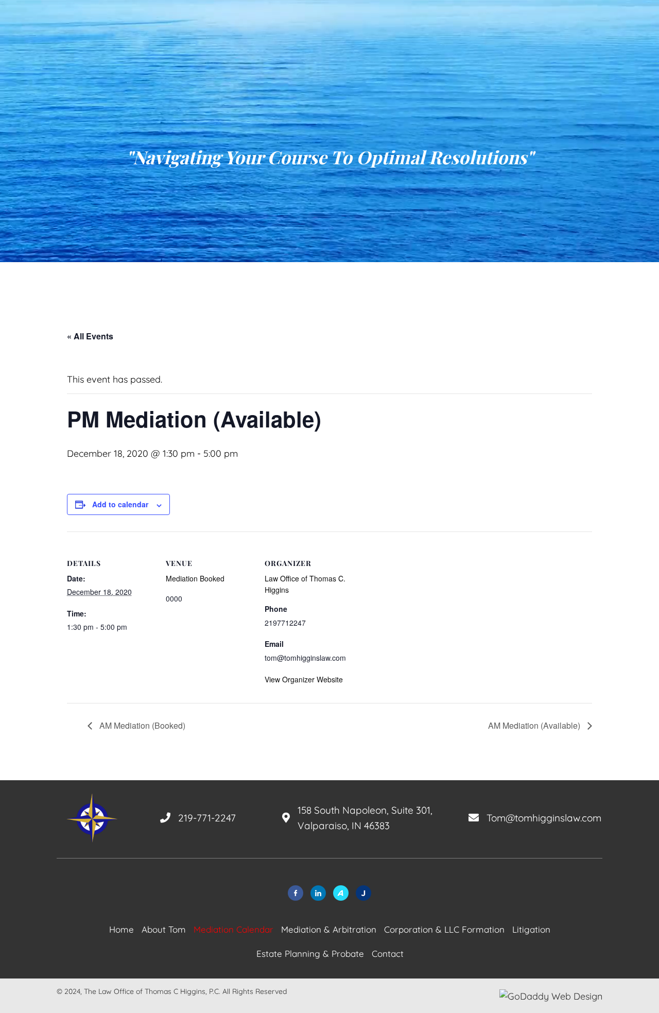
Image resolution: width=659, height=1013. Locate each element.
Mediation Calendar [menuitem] (233, 929)
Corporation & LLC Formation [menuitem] (444, 929)
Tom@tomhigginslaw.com (544, 818)
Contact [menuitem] (388, 953)
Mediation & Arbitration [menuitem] (328, 929)
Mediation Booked (195, 578)
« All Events (90, 336)
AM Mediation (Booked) (141, 725)
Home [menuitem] (121, 929)
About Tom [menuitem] (164, 929)
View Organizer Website (304, 679)
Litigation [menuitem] (531, 929)
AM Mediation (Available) (535, 725)
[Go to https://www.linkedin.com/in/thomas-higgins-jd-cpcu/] (318, 893)
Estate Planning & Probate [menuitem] (310, 953)
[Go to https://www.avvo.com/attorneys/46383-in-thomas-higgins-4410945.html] (341, 893)
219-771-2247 (207, 818)
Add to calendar (120, 504)
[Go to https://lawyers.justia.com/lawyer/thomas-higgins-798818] (363, 893)
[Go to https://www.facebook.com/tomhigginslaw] (295, 893)
